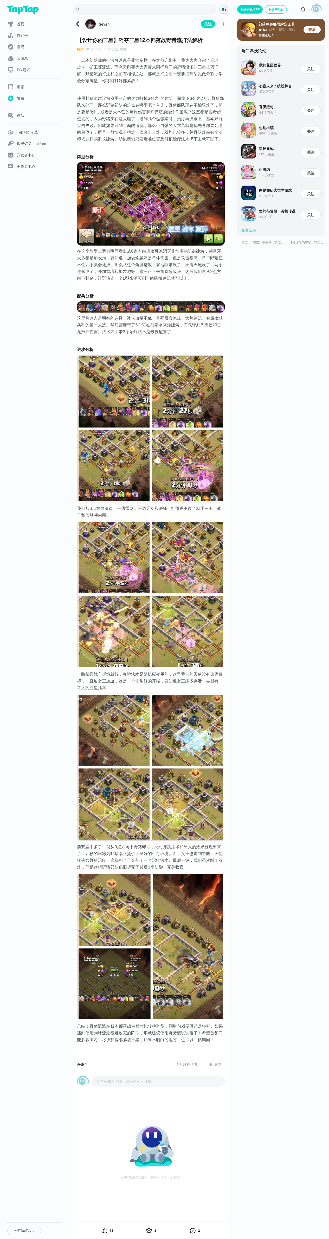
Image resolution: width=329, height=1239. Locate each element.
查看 (312, 29)
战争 (272, 30)
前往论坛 (265, 35)
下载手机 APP (250, 9)
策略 (292, 30)
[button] (316, 9)
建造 (282, 30)
